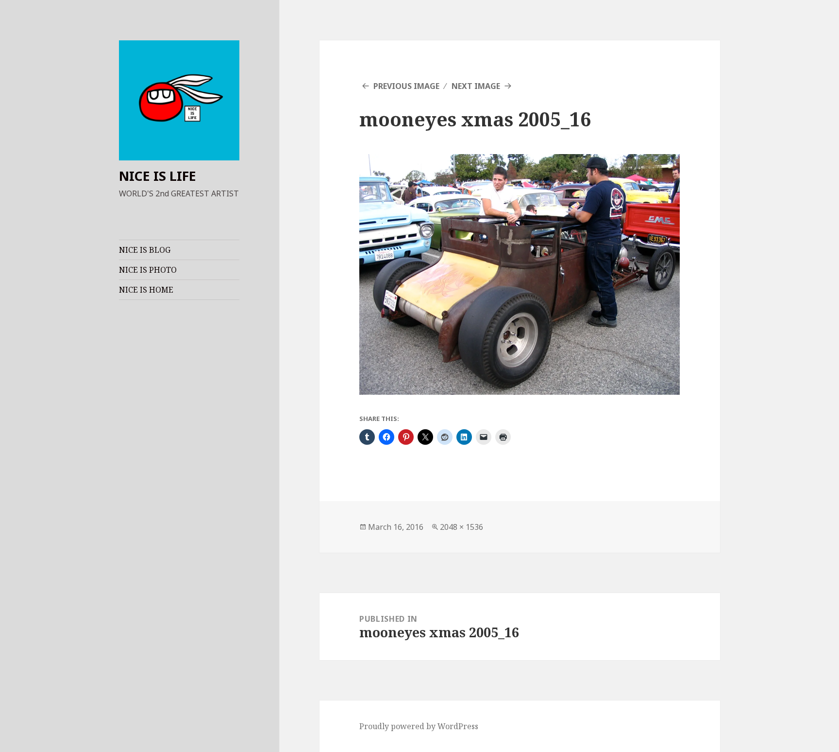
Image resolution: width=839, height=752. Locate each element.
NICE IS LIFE (157, 176)
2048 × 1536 (461, 527)
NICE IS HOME (146, 289)
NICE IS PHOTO (148, 269)
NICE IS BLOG (144, 250)
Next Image (476, 86)
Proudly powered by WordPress (418, 726)
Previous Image (406, 86)
